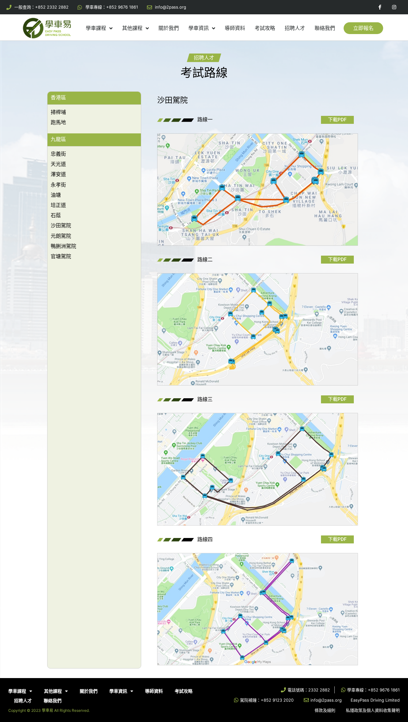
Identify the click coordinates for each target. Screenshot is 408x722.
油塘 (56, 195)
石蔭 (56, 215)
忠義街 (58, 154)
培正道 (58, 205)
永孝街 (58, 184)
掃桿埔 (58, 112)
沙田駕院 (61, 225)
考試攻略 (265, 28)
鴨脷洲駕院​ (63, 246)
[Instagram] (394, 7)
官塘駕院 (61, 256)
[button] (363, 28)
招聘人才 (295, 28)
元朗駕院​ (61, 236)
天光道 (58, 164)
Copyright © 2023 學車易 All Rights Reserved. (49, 710)
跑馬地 (58, 122)
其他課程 (132, 28)
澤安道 (58, 174)
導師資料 (235, 28)
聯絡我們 (325, 28)
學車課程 (96, 28)
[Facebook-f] (380, 7)
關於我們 (168, 28)
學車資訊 (198, 28)
